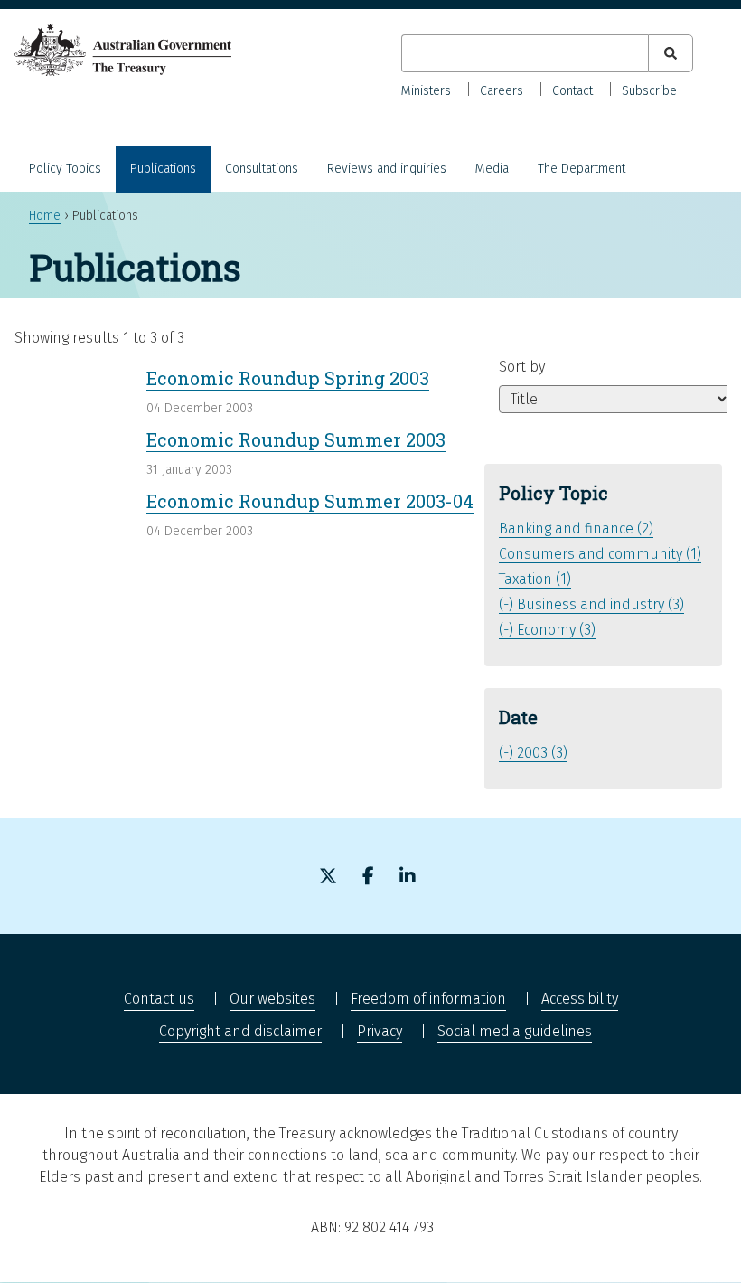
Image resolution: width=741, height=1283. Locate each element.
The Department (581, 168)
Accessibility (579, 998)
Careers (501, 91)
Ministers (426, 91)
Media (492, 168)
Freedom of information (428, 998)
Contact (572, 91)
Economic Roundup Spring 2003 (287, 378)
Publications (163, 168)
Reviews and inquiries (386, 168)
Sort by (522, 366)
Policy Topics (65, 168)
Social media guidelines (514, 1031)
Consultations (261, 168)
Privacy (379, 1031)
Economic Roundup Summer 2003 (296, 439)
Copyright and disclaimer (240, 1031)
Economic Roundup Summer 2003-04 (310, 501)
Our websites (272, 998)
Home (45, 215)
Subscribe (649, 91)
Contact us (159, 998)
